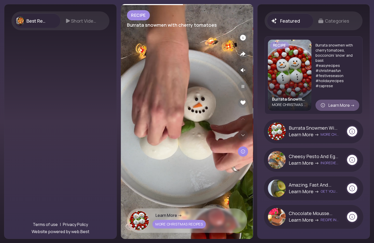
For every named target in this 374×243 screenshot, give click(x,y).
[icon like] (243, 103)
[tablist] (60, 20)
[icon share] (243, 54)
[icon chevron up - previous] (243, 119)
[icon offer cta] (352, 131)
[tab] (37, 20)
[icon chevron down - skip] (243, 135)
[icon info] (243, 38)
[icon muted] (243, 70)
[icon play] (243, 86)
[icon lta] (243, 151)
